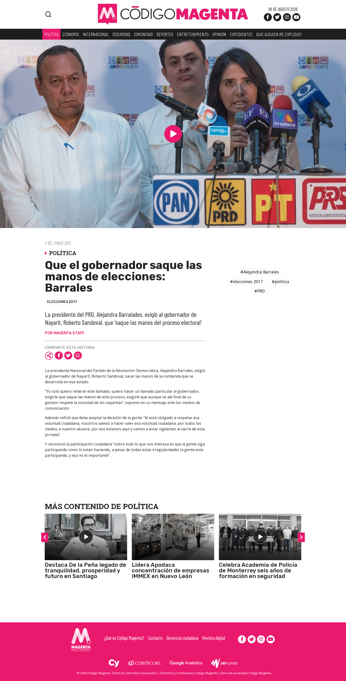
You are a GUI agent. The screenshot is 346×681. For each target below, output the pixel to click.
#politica (280, 281)
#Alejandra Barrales (259, 272)
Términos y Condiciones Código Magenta (188, 673)
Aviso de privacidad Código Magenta (246, 673)
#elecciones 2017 (246, 281)
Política (141, 506)
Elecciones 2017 (62, 302)
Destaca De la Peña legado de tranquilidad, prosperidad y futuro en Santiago (85, 570)
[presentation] (44, 537)
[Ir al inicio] (173, 13)
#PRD (259, 291)
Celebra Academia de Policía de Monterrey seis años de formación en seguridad (258, 570)
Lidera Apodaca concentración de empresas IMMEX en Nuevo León (170, 570)
